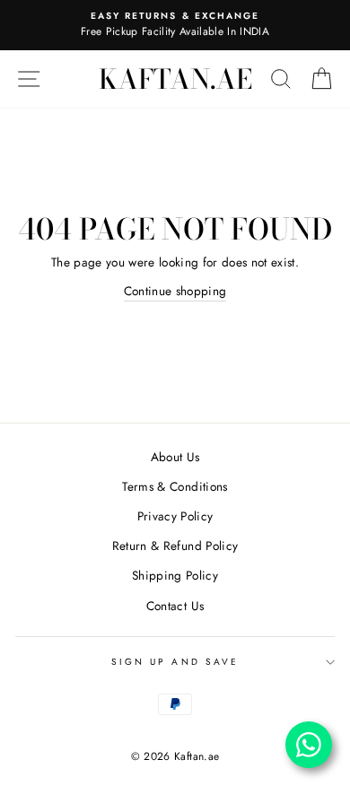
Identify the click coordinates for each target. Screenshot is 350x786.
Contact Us (175, 606)
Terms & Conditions (174, 486)
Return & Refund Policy (175, 546)
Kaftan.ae (175, 79)
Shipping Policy (175, 575)
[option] (175, 25)
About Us (175, 457)
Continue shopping (175, 291)
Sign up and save (175, 661)
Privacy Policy (175, 516)
